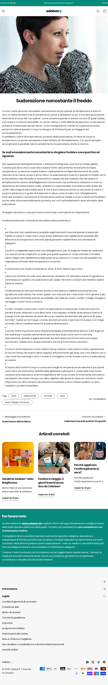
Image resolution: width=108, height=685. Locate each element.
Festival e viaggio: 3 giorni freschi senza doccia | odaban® (51, 482)
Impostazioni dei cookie (15, 633)
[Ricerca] (98, 11)
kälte (13, 395)
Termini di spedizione (13, 617)
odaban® (15, 669)
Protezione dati (10, 607)
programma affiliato (13, 628)
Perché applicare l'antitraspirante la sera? (86, 468)
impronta (7, 623)
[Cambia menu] (3, 11)
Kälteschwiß (30, 395)
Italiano (6, 662)
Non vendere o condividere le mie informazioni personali (33, 644)
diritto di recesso (11, 612)
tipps (62, 395)
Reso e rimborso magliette (17, 639)
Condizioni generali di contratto (19, 601)
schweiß (48, 395)
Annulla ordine (10, 649)
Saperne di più (10, 498)
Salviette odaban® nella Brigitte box (17, 481)
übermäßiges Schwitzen (17, 402)
